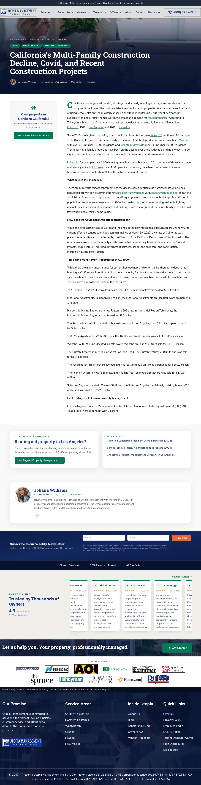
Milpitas (183, 140)
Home (5, 689)
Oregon (70, 732)
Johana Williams (28, 81)
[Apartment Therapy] (173, 669)
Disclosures (170, 750)
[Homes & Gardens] (100, 679)
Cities (15, 46)
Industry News (37, 39)
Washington (73, 726)
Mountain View (129, 145)
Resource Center (18, 39)
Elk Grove (97, 167)
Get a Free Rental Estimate (33, 135)
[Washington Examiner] (144, 669)
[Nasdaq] (56, 669)
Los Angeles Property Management (40, 460)
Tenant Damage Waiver (178, 738)
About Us (134, 714)
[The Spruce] (42, 679)
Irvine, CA (156, 135)
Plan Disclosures (173, 744)
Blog (13, 689)
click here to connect (89, 411)
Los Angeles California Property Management (100, 398)
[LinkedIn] (37, 515)
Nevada (70, 738)
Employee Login (173, 726)
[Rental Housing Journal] (159, 679)
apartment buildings (165, 193)
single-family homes (132, 193)
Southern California (77, 714)
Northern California (57, 46)
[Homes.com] (129, 679)
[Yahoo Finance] (27, 669)
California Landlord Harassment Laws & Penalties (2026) (139, 440)
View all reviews (180, 576)
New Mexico (73, 744)
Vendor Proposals (139, 738)
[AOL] (86, 669)
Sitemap (168, 714)
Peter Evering (60, 81)
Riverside (124, 127)
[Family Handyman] (71, 679)
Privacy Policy (172, 720)
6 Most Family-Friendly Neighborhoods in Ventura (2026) (139, 448)
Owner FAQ (135, 732)
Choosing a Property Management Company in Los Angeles (141, 455)
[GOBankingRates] (115, 669)
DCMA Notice (171, 732)
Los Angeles (96, 127)
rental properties (158, 118)
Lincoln (74, 162)
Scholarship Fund (139, 726)
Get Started (179, 648)
